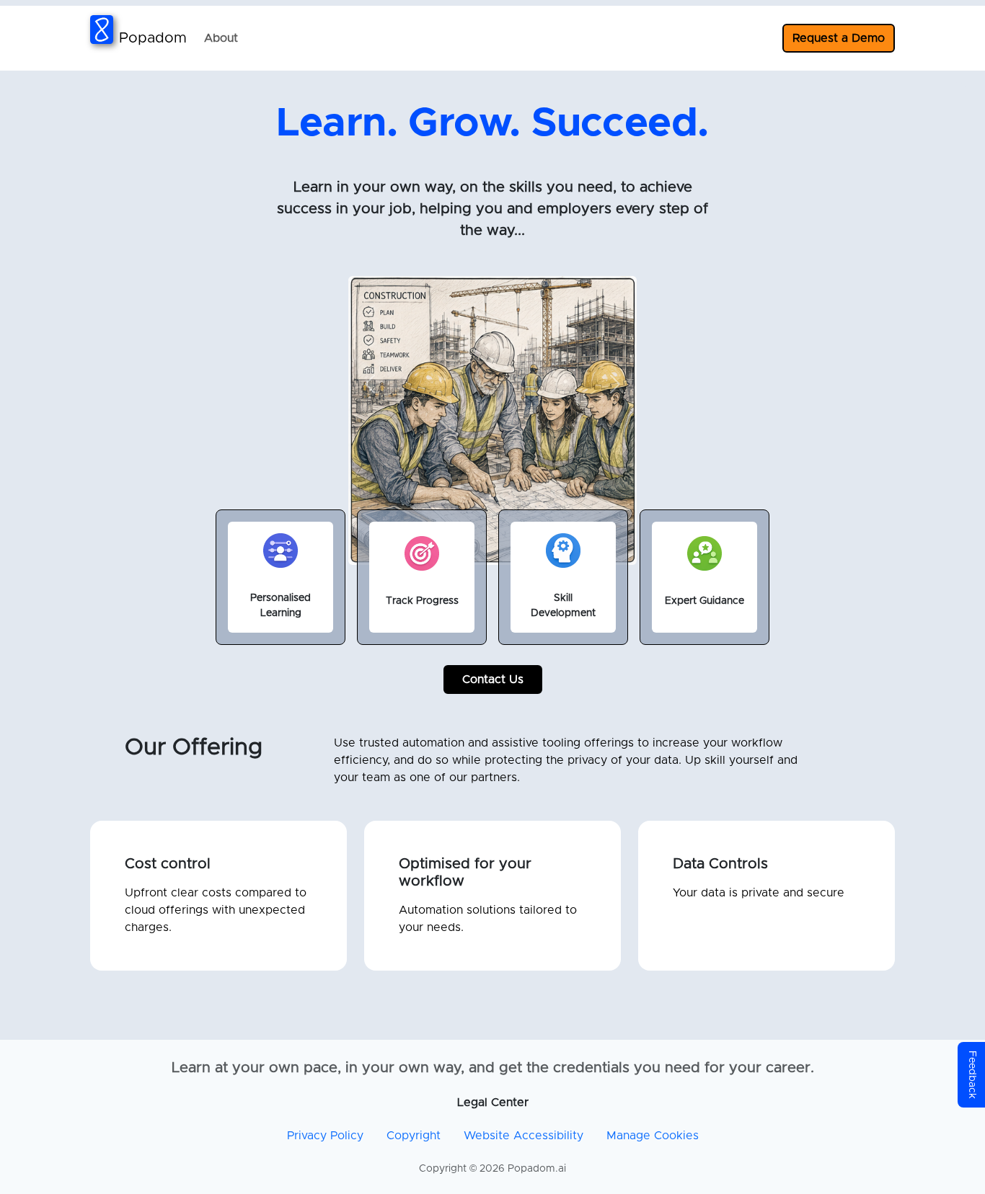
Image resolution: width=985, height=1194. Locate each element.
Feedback (972, 1075)
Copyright (414, 1135)
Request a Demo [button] (838, 38)
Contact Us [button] (493, 679)
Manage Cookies (652, 1135)
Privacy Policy (325, 1135)
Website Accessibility (523, 1135)
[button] (370, 384)
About (221, 38)
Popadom (153, 38)
